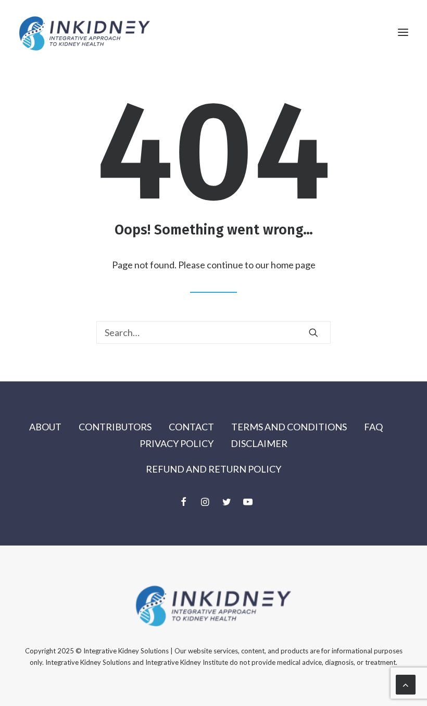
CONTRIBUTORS (115, 426)
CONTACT (191, 426)
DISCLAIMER (259, 443)
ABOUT (45, 426)
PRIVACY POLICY (177, 443)
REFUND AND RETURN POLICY (213, 469)
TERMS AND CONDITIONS (289, 426)
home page (293, 264)
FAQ (373, 426)
